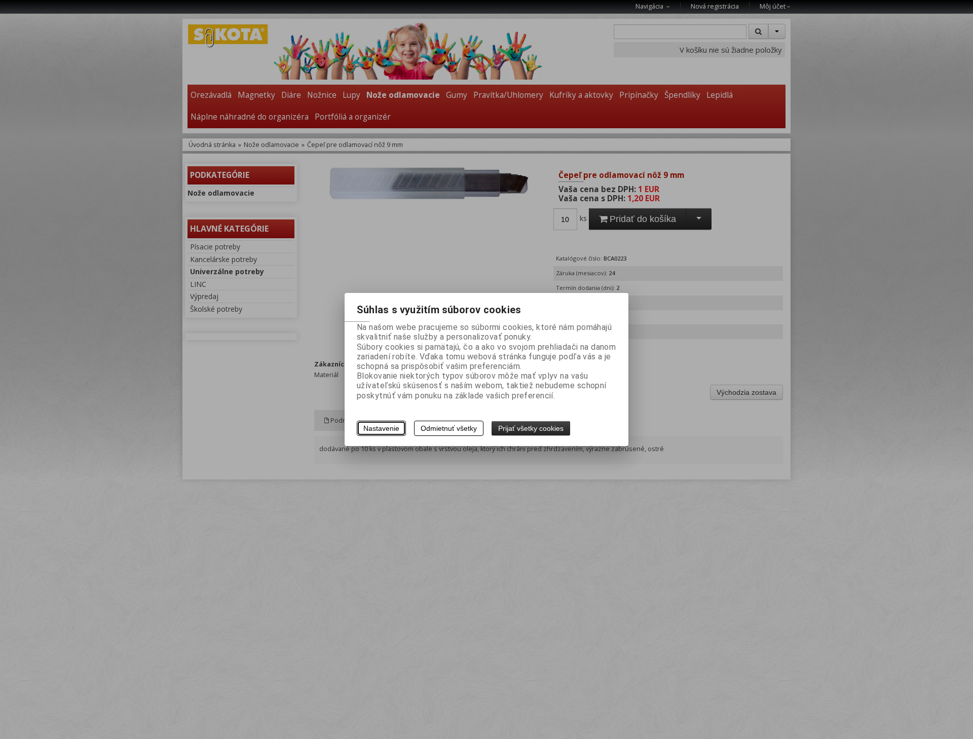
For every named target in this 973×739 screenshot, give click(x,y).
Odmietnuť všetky (449, 428)
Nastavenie (381, 428)
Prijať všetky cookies (531, 428)
